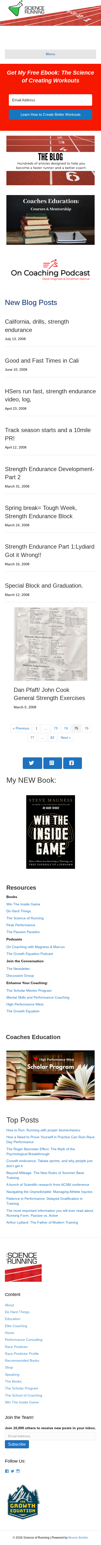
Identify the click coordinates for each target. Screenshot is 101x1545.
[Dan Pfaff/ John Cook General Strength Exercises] (50, 644)
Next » (66, 737)
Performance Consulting (23, 1340)
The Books (13, 1381)
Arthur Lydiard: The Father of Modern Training (42, 1222)
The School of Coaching (23, 1395)
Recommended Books (22, 1360)
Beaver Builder (78, 1537)
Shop (9, 1367)
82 (52, 737)
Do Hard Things (18, 911)
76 (86, 728)
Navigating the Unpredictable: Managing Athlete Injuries (49, 1192)
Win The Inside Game (23, 904)
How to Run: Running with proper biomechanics (43, 1130)
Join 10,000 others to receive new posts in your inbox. (50, 1428)
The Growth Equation (22, 1011)
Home (9, 1333)
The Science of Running (25, 918)
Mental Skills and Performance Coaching (37, 997)
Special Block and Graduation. (44, 585)
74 (66, 728)
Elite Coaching (16, 1326)
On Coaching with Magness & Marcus (35, 947)
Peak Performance (20, 925)
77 (32, 737)
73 (56, 728)
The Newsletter (18, 969)
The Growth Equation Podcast (29, 954)
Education (12, 1319)
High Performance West (24, 1004)
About (9, 1305)
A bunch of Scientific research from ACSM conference (47, 1185)
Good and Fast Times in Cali (42, 360)
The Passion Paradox (23, 932)
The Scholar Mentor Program (29, 990)
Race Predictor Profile (22, 1354)
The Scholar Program (21, 1388)
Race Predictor (16, 1347)
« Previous (21, 728)
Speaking (12, 1374)
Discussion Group (20, 975)
